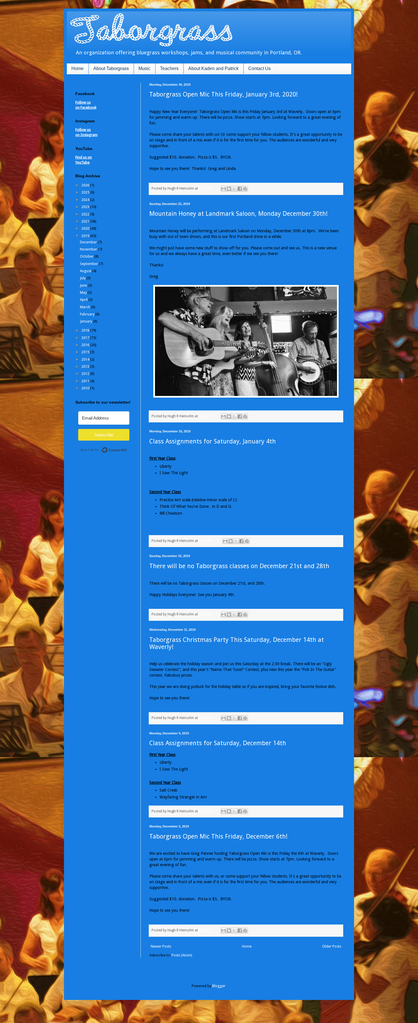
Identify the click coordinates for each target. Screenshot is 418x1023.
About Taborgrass (111, 68)
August (86, 271)
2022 (85, 214)
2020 (85, 228)
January (86, 321)
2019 (85, 236)
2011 (85, 381)
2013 (85, 366)
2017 (85, 338)
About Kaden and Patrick (213, 68)
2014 (85, 359)
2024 (85, 200)
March (85, 307)
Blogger (218, 986)
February (87, 314)
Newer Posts (161, 946)
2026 (85, 185)
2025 (85, 192)
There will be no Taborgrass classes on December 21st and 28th (239, 566)
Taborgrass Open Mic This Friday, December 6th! (218, 836)
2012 (85, 373)
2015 (85, 352)
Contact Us (259, 68)
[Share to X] (234, 189)
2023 (85, 207)
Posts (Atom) (181, 955)
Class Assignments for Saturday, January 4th (212, 441)
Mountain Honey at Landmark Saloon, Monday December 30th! (238, 213)
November (89, 249)
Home (77, 68)
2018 (85, 330)
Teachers (169, 68)
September (89, 264)
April (84, 299)
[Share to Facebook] (240, 189)
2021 (85, 221)
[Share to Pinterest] (245, 189)
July (83, 278)
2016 (85, 345)
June (84, 285)
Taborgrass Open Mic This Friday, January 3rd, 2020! (223, 94)
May (84, 292)
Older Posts (331, 946)
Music (144, 68)
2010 (85, 388)
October (87, 256)
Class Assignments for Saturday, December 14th (217, 743)
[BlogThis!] (229, 189)
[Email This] (223, 189)
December (89, 242)
